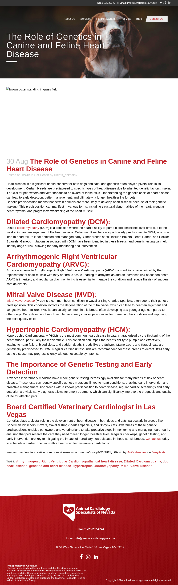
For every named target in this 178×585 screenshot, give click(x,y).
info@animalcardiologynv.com (142, 3)
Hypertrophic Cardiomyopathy (96, 466)
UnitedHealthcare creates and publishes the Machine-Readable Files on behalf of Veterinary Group (46, 579)
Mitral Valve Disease (20, 300)
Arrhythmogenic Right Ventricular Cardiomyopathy (55, 461)
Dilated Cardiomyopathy (142, 461)
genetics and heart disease (50, 466)
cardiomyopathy (28, 228)
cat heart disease (108, 461)
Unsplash (158, 452)
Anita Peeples (137, 452)
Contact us (153, 438)
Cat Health (41, 175)
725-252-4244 (111, 3)
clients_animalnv (65, 175)
